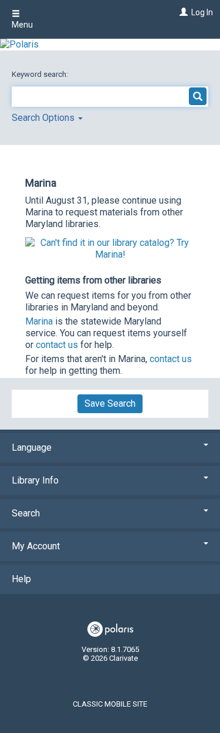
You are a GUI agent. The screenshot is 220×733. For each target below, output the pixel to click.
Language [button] (32, 447)
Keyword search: (41, 74)
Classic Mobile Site (110, 704)
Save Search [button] (110, 403)
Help (21, 579)
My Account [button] (36, 546)
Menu (22, 24)
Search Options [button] (44, 117)
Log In (202, 12)
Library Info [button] (35, 480)
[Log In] (182, 12)
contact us (57, 344)
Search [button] (26, 513)
